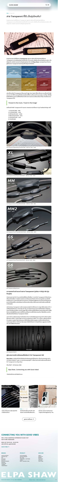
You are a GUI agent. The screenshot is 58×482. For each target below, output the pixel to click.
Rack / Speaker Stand (24, 461)
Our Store (40, 461)
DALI (2, 457)
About (39, 455)
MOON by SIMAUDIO (5, 461)
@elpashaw (12, 444)
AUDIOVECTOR (4, 456)
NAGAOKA (3, 462)
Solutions (40, 458)
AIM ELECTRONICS (4, 455)
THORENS (3, 464)
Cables (21, 460)
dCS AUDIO (3, 458)
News (8, 13)
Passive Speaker (23, 456)
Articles (40, 460)
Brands (40, 457)
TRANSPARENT (4, 465)
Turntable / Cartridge (25, 458)
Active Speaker (23, 455)
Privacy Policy (32, 480)
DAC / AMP (22, 457)
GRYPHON (3, 460)
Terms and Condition (40, 480)
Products (40, 456)
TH (56, 479)
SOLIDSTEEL (3, 463)
